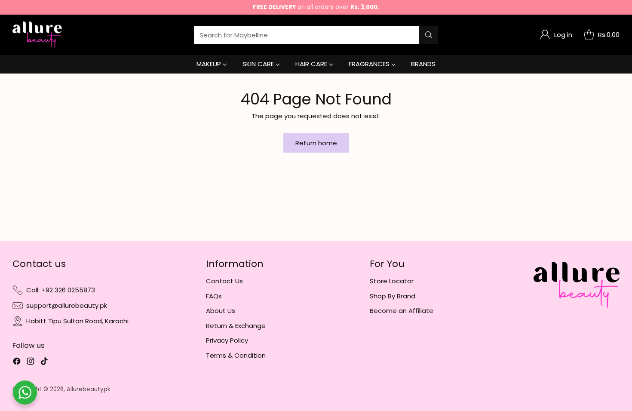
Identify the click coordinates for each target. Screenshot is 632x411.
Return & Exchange (236, 325)
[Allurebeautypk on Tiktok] (44, 362)
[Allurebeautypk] (37, 34)
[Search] (428, 35)
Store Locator (392, 280)
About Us (220, 310)
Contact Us (224, 280)
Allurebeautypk (88, 389)
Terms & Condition (236, 355)
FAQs (214, 296)
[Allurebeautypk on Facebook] (17, 362)
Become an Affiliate (401, 310)
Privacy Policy (227, 340)
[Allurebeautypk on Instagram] (30, 362)
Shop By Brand (392, 296)
